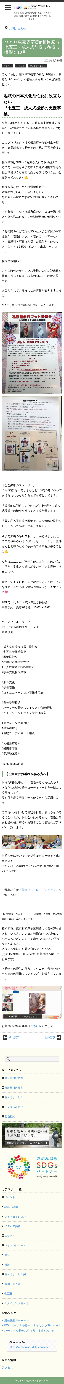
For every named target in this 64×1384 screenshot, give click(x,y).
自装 (7, 1264)
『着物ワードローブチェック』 (39, 889)
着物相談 (9, 1116)
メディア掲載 (12, 1226)
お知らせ (7, 66)
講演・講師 (11, 1206)
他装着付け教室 (13, 1077)
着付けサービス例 (15, 1274)
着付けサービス (13, 1097)
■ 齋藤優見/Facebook (15, 1320)
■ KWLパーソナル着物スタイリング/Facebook (31, 1325)
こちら (34, 1026)
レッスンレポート (15, 1245)
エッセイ (9, 1235)
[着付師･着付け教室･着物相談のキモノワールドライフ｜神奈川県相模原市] (32, 6)
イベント (21, 66)
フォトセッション (38, 66)
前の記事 (14, 1037)
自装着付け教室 (13, 1087)
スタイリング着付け (16, 1303)
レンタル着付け (13, 1106)
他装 (7, 1254)
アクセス (7, 1367)
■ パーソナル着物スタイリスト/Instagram (28, 1330)
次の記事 (49, 1037)
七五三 (8, 1293)
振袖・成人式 (12, 1283)
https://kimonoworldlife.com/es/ (28, 1347)
